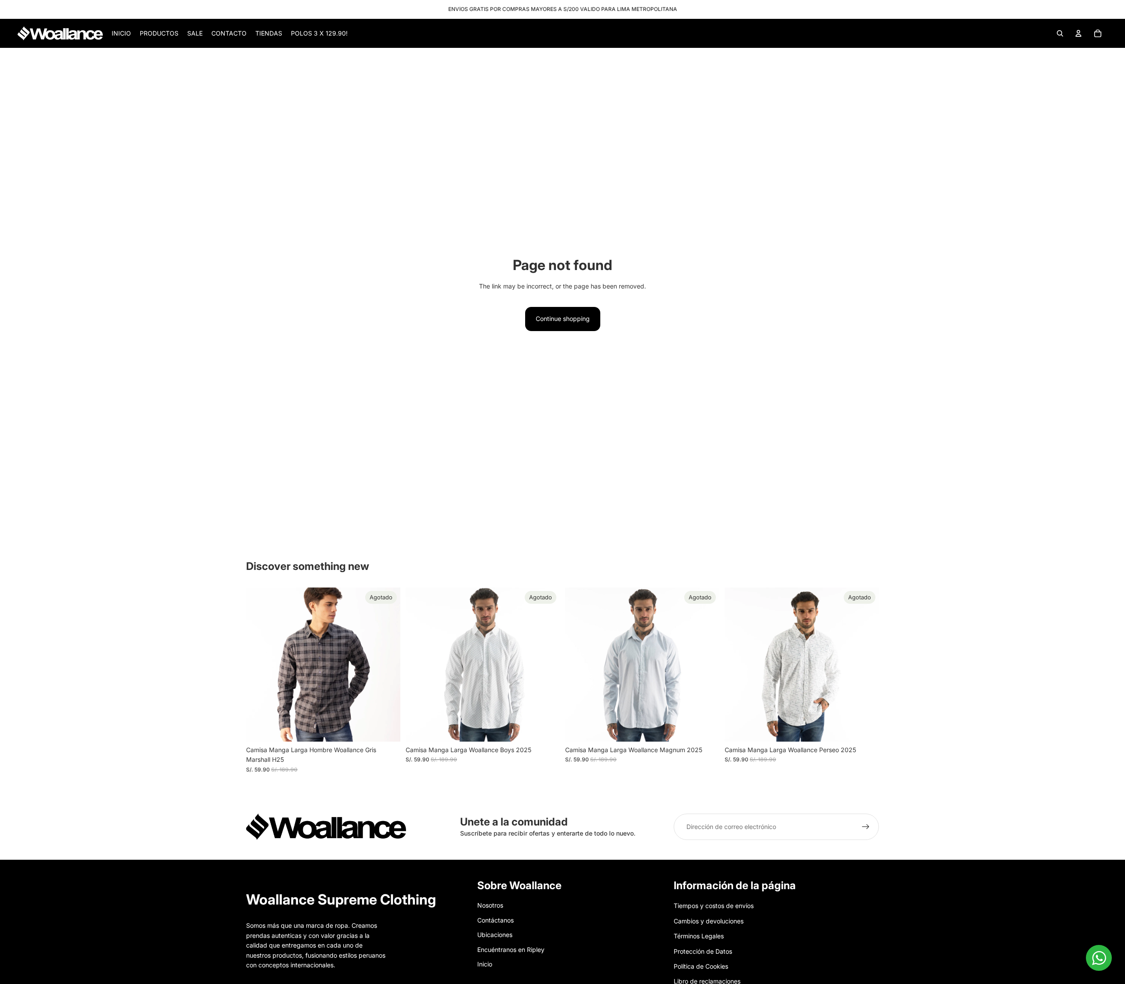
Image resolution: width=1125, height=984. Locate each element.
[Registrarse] (865, 827)
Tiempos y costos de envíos (714, 906)
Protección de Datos (703, 951)
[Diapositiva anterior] (259, 664)
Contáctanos (495, 920)
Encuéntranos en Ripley (510, 949)
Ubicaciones (494, 934)
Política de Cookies (701, 966)
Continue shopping (563, 318)
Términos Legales (699, 936)
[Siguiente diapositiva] (387, 664)
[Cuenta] (1078, 33)
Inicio (484, 964)
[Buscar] (1060, 33)
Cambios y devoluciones (709, 921)
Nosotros (490, 905)
